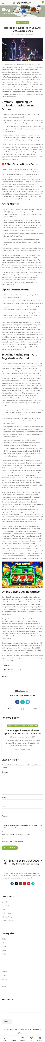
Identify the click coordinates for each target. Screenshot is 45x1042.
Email (4, 807)
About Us (5, 902)
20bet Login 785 (12, 13)
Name (4, 797)
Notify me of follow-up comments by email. (16, 834)
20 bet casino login (22, 691)
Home (3, 13)
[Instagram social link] (20, 883)
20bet (13, 373)
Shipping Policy (7, 917)
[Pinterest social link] (28, 883)
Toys (3, 983)
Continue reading (22, 749)
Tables (4, 943)
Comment (6, 772)
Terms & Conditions (8, 921)
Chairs (4, 939)
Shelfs (4, 954)
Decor (4, 986)
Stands (4, 946)
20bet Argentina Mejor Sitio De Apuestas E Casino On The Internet (22, 732)
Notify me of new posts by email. (13, 841)
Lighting (4, 979)
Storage (4, 972)
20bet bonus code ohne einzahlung (22, 695)
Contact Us (6, 906)
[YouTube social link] (24, 883)
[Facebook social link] (17, 702)
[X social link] (16, 883)
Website (5, 816)
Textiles (4, 975)
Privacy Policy (6, 913)
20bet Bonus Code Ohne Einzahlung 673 (22, 726)
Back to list (22, 709)
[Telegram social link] (28, 702)
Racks (4, 950)
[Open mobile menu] (3, 3)
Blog (3, 909)
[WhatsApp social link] (22, 702)
